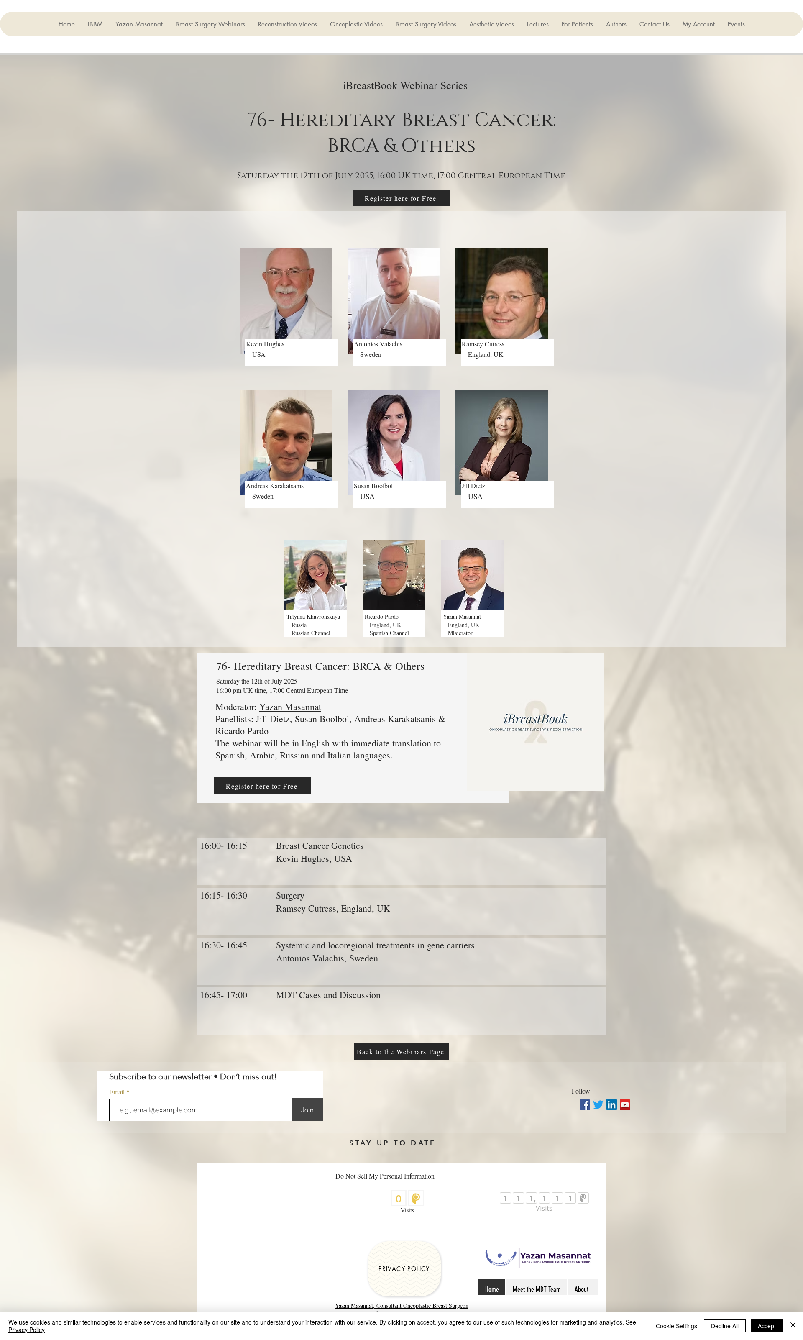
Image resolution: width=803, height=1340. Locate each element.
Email (117, 1092)
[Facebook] (585, 1104)
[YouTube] (625, 1104)
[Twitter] (598, 1104)
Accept (767, 1326)
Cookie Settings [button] (676, 1326)
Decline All (725, 1326)
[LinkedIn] (611, 1104)
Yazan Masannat (290, 706)
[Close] (793, 1325)
